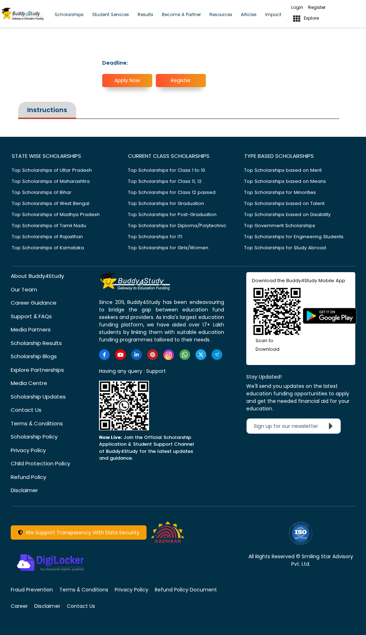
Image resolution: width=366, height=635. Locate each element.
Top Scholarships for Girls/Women (168, 247)
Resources (220, 14)
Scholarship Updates (38, 396)
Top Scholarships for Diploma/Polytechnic (177, 225)
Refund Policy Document (186, 589)
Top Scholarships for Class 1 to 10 (166, 170)
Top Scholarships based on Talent (284, 203)
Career (19, 606)
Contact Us (26, 410)
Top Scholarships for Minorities (280, 192)
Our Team (24, 289)
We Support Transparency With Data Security (81, 532)
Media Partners (31, 329)
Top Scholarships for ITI (155, 236)
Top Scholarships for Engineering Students (293, 236)
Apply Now (127, 80)
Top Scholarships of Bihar (41, 192)
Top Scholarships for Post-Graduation (172, 214)
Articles (249, 14)
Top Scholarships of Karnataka (48, 247)
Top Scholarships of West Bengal (50, 203)
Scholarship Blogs (34, 356)
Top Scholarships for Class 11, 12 (165, 181)
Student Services (110, 14)
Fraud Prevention (32, 589)
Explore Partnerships (37, 370)
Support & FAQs (31, 316)
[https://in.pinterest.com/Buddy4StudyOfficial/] (152, 354)
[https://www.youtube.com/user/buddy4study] (120, 355)
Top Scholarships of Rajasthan (47, 236)
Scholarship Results (36, 343)
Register (317, 7)
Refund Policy (28, 477)
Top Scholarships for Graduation (166, 203)
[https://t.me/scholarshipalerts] (216, 354)
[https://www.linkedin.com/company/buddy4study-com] (136, 354)
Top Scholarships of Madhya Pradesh (56, 214)
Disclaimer (24, 490)
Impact (273, 14)
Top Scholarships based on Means (285, 181)
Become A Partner (181, 14)
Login (297, 7)
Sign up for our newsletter (290, 426)
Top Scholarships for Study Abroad (285, 247)
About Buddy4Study (37, 276)
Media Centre (29, 383)
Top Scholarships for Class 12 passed (172, 192)
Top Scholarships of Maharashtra (51, 181)
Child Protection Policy (40, 463)
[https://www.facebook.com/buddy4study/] (104, 354)
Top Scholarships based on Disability (287, 214)
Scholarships (69, 14)
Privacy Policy (28, 450)
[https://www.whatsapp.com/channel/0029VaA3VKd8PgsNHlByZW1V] (185, 355)
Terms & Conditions (37, 423)
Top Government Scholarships (279, 225)
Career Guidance (33, 302)
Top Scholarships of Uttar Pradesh (52, 170)
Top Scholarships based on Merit (283, 170)
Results (145, 14)
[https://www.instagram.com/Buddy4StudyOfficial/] (169, 355)
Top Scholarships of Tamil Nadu (49, 225)
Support (156, 371)
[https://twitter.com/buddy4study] (200, 354)
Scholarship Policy (34, 436)
